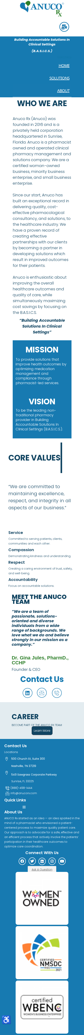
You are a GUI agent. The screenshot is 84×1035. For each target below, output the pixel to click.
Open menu (64, 57)
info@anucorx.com (24, 793)
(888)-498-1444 (21, 788)
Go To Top (70, 1016)
